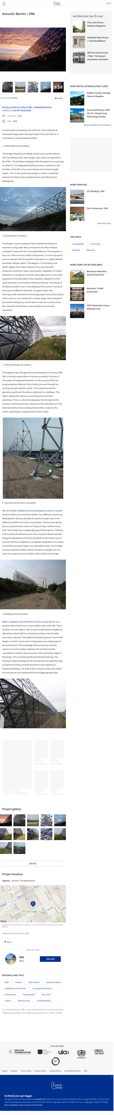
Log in (108, 3)
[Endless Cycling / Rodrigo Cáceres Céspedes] (77, 98)
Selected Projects (53, 982)
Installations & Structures (17, 107)
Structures (46, 994)
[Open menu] (4, 3)
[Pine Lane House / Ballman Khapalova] (79, 27)
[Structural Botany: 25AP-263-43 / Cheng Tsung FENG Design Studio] (77, 115)
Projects (18, 982)
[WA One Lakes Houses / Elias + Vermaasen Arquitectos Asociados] (79, 57)
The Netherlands (21, 110)
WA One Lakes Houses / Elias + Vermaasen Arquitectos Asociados (97, 56)
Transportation (42, 107)
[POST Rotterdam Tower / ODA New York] (77, 311)
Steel (7, 982)
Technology (95, 244)
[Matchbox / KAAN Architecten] (77, 294)
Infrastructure (10, 994)
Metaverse (91, 250)
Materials (76, 250)
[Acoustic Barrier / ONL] (6, 820)
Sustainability (78, 244)
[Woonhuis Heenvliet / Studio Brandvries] (77, 277)
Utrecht (8, 1000)
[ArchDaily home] (56, 3)
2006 (15, 121)
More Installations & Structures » (98, 125)
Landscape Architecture (42, 988)
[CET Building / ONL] (77, 197)
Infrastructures (24, 1000)
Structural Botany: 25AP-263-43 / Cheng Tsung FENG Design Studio (98, 113)
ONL (20, 115)
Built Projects (34, 982)
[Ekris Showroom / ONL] (77, 214)
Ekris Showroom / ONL (97, 208)
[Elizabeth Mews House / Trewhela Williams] (79, 42)
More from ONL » (105, 223)
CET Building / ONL (96, 191)
